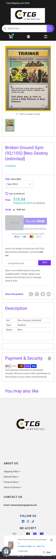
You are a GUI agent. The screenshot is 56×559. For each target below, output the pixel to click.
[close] (51, 540)
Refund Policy (10, 477)
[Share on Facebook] (31, 294)
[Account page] (28, 37)
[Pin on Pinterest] (37, 294)
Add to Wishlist (17, 194)
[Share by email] (49, 294)
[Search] (50, 28)
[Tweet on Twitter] (43, 294)
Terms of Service (11, 487)
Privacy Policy (10, 482)
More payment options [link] (35, 228)
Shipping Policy (11, 471)
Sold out (14, 222)
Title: (13, 179)
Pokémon (10, 166)
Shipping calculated (22, 203)
